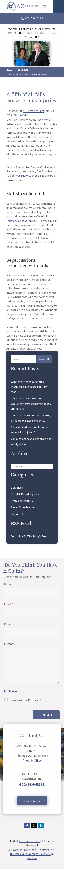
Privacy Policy (45, 849)
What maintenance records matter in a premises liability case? (29, 387)
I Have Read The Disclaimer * (25, 700)
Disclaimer (10, 691)
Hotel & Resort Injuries (25, 494)
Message (9, 643)
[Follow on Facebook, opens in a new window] (27, 825)
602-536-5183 (34, 18)
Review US (32, 800)
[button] (59, 7)
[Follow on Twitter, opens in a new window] (34, 825)
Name (7, 584)
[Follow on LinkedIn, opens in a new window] (41, 825)
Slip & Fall (20, 115)
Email (8, 604)
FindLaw (32, 858)
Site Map (29, 849)
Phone (8, 624)
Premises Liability (22, 500)
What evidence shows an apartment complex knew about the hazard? (31, 403)
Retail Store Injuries (23, 507)
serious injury (20, 175)
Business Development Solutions (30, 854)
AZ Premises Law (33, 111)
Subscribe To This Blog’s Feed (29, 536)
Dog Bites (17, 487)
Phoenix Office (32, 760)
